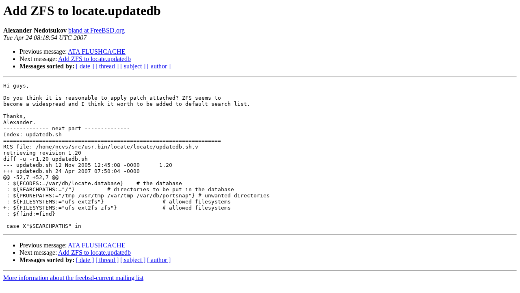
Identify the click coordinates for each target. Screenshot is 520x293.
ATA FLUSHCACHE (97, 51)
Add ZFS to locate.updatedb (94, 58)
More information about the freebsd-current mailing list (73, 277)
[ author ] (159, 66)
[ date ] (85, 66)
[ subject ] (132, 66)
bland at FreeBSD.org (96, 30)
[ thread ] (107, 66)
